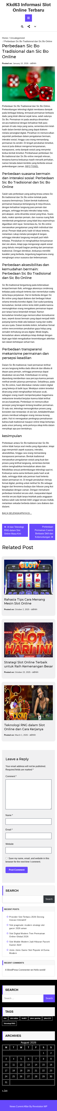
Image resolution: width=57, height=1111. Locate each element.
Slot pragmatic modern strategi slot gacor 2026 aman (27, 926)
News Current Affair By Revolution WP (28, 1106)
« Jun (4, 1090)
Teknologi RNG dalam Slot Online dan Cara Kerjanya (24, 727)
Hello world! (39, 970)
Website (10, 844)
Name (9, 815)
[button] (28, 26)
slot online (14, 1018)
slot (5, 1018)
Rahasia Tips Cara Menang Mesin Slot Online (24, 601)
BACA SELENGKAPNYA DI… (17, 513)
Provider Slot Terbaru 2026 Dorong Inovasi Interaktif (26, 918)
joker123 (47, 1018)
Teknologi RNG (9, 1023)
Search (12, 890)
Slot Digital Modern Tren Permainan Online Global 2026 (27, 935)
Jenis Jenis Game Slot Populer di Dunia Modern (29, 951)
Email (9, 829)
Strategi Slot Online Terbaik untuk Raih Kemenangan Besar (28, 664)
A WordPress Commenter (17, 970)
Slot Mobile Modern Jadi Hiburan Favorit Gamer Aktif (29, 943)
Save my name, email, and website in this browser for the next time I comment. (27, 860)
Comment (11, 776)
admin (33, 63)
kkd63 (24, 1018)
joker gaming (35, 1018)
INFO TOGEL (31, 166)
